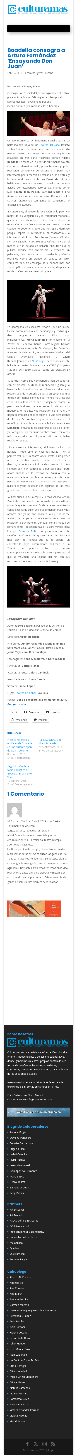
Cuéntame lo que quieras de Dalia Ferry (33, 1310)
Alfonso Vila (16, 1282)
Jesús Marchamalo (20, 1165)
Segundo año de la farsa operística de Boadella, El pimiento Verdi (19, 772)
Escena (49, 73)
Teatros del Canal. (26, 693)
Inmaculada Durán (20, 1338)
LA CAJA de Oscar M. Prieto (26, 1360)
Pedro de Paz (17, 1182)
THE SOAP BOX (19, 1404)
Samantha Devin (19, 1187)
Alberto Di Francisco (21, 1277)
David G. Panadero (21, 1137)
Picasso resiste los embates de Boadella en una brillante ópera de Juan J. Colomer (20, 745)
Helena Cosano (19, 1332)
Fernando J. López (20, 1315)
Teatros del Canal (49, 144)
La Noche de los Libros (23, 1237)
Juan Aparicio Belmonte (23, 1171)
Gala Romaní (17, 1327)
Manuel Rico (17, 1176)
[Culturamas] (38, 1048)
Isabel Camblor (18, 1154)
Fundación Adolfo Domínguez (27, 1231)
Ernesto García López (22, 1143)
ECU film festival (19, 1226)
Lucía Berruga (18, 1365)
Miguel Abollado (19, 1371)
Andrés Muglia (18, 1132)
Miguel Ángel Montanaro (24, 1376)
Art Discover (17, 1209)
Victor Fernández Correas (24, 1410)
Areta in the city (19, 1299)
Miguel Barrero (18, 1382)
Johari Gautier (18, 1343)
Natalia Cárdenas (20, 1388)
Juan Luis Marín (19, 1354)
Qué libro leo (17, 1253)
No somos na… (19, 1393)
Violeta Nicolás (18, 1415)
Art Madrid (16, 1215)
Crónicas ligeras (34, 73)
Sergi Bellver (17, 1193)
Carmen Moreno (19, 1305)
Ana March (16, 1293)
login (51, 1450)
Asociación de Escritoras (24, 1220)
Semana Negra (18, 1259)
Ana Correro (17, 1288)
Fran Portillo (17, 1321)
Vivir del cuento (18, 1421)
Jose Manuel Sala (20, 1349)
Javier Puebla (17, 1159)
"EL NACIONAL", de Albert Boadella (49, 741)
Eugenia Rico (17, 1149)
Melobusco (16, 1243)
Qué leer (15, 1248)
